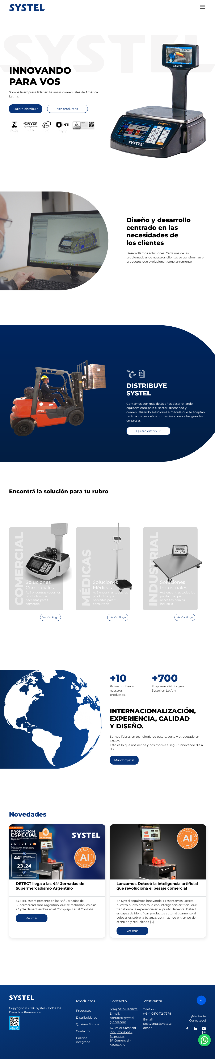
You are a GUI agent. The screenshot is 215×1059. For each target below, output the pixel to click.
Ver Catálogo (50, 617)
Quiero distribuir (25, 109)
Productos (83, 1010)
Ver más (32, 918)
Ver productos (67, 109)
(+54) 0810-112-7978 (157, 1013)
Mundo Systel (124, 760)
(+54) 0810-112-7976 (124, 1009)
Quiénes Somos (87, 1024)
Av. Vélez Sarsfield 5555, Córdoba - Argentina (123, 1032)
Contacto (83, 1031)
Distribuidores (86, 1017)
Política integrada (83, 1040)
